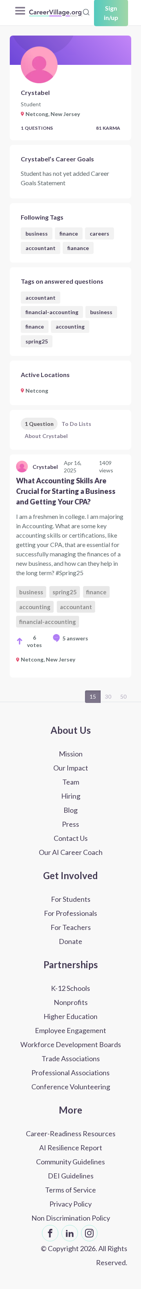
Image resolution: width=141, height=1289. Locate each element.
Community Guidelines (70, 1161)
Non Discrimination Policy (70, 1218)
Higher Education (70, 1016)
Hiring (70, 796)
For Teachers (71, 927)
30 (108, 696)
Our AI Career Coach (71, 852)
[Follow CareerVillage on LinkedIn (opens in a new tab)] (69, 1233)
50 (123, 696)
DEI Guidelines (71, 1175)
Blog (70, 810)
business (36, 233)
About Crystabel (46, 436)
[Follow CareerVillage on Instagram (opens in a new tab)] (89, 1233)
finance (69, 233)
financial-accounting (51, 312)
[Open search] (86, 12)
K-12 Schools (70, 988)
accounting (70, 326)
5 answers (75, 638)
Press (70, 824)
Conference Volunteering (70, 1086)
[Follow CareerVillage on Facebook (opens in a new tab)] (50, 1233)
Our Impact (70, 767)
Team (70, 782)
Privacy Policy (70, 1204)
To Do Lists (76, 423)
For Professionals (70, 913)
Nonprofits (71, 1002)
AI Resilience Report (70, 1147)
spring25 (36, 341)
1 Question (39, 423)
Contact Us (71, 838)
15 (93, 696)
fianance (78, 248)
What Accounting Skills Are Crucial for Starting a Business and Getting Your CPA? (66, 491)
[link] (70, 565)
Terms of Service (70, 1189)
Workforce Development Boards (70, 1044)
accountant (40, 248)
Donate (70, 941)
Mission (71, 753)
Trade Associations (71, 1058)
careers (99, 233)
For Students (70, 899)
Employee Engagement (70, 1030)
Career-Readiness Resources (71, 1133)
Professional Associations (70, 1072)
